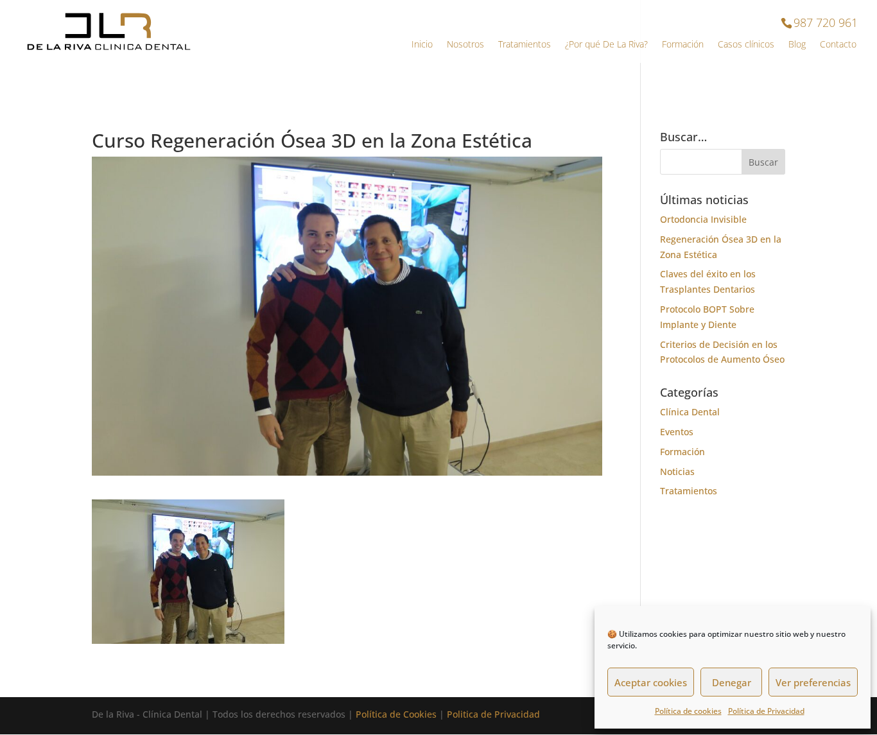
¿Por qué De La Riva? (606, 45)
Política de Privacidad (766, 710)
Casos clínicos (746, 45)
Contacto (838, 45)
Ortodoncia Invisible (703, 219)
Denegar (731, 682)
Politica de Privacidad (493, 714)
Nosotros (465, 45)
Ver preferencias (813, 682)
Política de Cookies (396, 714)
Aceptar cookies (650, 682)
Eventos (676, 432)
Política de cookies (688, 710)
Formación (683, 45)
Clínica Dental (690, 412)
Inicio (422, 45)
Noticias (677, 471)
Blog (797, 45)
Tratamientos (524, 45)
